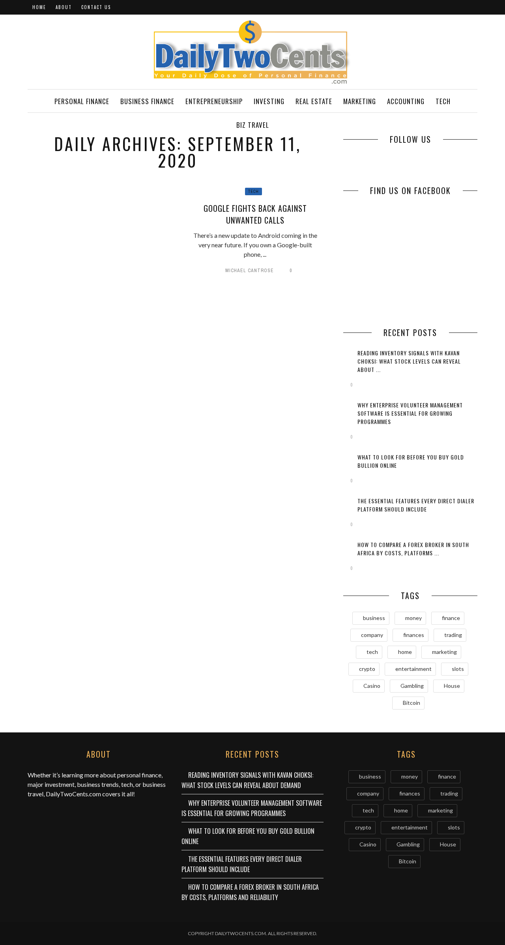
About (64, 7)
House (452, 685)
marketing (444, 651)
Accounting (406, 101)
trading (453, 634)
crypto (367, 668)
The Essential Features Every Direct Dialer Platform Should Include (415, 505)
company (372, 634)
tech (372, 651)
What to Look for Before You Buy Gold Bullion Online (247, 836)
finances (413, 634)
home (405, 651)
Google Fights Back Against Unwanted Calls (255, 214)
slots (458, 668)
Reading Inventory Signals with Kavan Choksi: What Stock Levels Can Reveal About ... (409, 361)
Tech (443, 101)
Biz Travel (252, 125)
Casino (371, 685)
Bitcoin (411, 702)
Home (39, 7)
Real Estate (314, 101)
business (374, 617)
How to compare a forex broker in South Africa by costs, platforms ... (413, 548)
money (413, 617)
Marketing (359, 101)
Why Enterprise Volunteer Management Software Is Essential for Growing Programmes (410, 413)
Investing (269, 101)
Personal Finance (81, 101)
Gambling (412, 685)
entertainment (413, 668)
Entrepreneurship (214, 101)
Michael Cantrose (249, 270)
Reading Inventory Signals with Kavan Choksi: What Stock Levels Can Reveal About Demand (247, 780)
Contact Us (96, 7)
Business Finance (147, 101)
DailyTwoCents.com (73, 793)
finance (451, 617)
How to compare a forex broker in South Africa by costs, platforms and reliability (250, 892)
